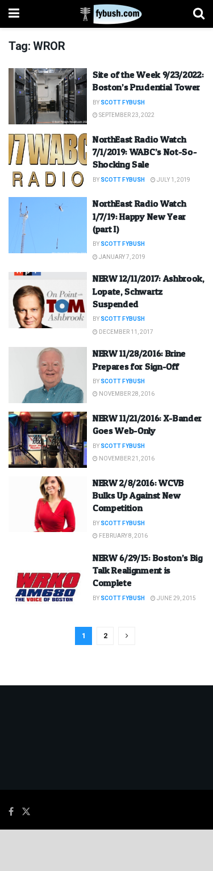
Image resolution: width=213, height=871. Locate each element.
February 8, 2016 (123, 536)
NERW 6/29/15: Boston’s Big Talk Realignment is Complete (148, 570)
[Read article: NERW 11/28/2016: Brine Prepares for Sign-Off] (48, 375)
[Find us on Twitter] (26, 812)
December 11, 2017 (125, 332)
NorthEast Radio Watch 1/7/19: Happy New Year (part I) (139, 216)
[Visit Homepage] (106, 14)
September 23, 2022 (126, 115)
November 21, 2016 (126, 459)
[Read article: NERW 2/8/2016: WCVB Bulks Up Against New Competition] (48, 504)
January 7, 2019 (121, 257)
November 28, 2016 (126, 394)
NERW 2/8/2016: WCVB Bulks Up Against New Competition (138, 495)
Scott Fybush (123, 103)
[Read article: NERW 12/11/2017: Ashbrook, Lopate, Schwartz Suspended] (48, 300)
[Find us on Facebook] (11, 812)
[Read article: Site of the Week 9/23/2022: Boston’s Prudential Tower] (48, 96)
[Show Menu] (14, 14)
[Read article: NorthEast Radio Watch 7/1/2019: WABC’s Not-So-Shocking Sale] (48, 161)
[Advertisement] (107, 849)
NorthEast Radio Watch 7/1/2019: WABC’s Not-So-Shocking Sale (145, 151)
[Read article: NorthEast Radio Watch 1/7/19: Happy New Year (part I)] (48, 225)
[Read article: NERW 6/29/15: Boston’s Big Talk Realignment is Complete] (48, 579)
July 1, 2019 (173, 180)
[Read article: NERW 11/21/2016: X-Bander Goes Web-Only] (48, 440)
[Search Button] (198, 14)
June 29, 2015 (176, 598)
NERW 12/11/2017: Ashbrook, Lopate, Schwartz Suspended (148, 291)
